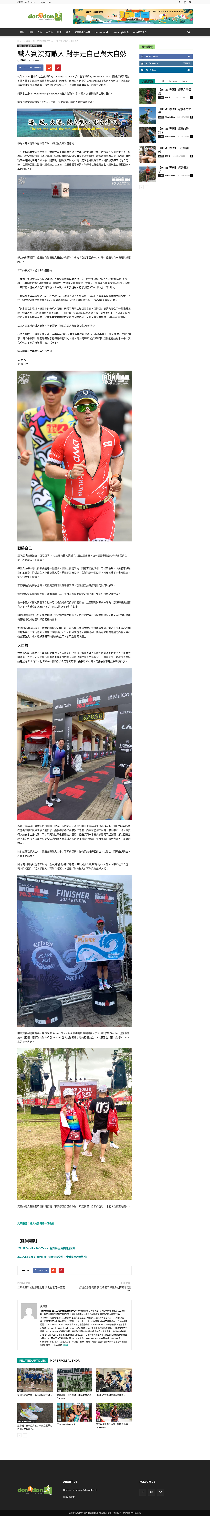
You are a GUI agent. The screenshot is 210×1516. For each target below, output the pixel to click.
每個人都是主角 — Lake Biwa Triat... (34, 1395)
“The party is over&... (67, 1424)
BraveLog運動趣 (121, 32)
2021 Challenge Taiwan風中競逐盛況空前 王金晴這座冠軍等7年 (52, 1256)
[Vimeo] (190, 2)
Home (20, 41)
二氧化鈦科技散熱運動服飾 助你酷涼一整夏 (41, 1287)
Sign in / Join (45, 2)
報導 (20, 1391)
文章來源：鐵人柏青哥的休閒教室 (35, 1223)
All (163, 81)
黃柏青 (23, 60)
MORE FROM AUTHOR (65, 1360)
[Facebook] (179, 2)
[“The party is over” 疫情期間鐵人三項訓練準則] (74, 1412)
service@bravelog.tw (86, 1490)
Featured (173, 81)
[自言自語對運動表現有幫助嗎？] (114, 1380)
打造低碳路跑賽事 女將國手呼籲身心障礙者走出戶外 (105, 1289)
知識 (31, 32)
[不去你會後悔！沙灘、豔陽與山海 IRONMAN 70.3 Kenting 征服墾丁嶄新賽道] (114, 1412)
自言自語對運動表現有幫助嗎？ (111, 1395)
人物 (39, 32)
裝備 (68, 32)
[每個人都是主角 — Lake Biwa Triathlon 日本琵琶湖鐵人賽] (35, 1380)
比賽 (59, 1391)
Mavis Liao (170, 117)
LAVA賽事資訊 (140, 32)
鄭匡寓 (167, 97)
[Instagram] (184, 2)
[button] (189, 32)
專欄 (22, 32)
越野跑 (49, 32)
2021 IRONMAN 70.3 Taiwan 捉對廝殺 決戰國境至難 (46, 1248)
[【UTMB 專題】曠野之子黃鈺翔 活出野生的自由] (147, 96)
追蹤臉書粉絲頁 (82, 32)
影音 (59, 32)
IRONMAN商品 (101, 32)
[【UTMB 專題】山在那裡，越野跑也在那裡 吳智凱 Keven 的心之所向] (147, 154)
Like (188, 56)
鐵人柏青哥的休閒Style (32, 46)
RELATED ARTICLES (32, 1360)
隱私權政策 (69, 1497)
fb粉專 (65, 1345)
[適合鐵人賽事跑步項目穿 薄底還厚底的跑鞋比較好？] (35, 1413)
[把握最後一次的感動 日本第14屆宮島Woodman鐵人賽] (74, 1380)
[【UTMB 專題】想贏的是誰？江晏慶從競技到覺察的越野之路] (147, 135)
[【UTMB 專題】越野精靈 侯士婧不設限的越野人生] (147, 174)
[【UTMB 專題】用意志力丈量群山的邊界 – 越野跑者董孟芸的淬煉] (147, 115)
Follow (186, 63)
